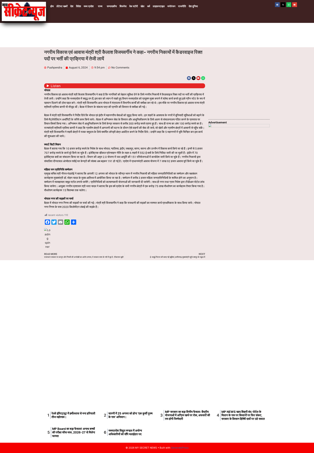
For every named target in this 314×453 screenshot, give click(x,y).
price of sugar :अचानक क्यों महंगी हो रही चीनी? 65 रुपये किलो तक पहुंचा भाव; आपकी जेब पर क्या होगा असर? (237, 82)
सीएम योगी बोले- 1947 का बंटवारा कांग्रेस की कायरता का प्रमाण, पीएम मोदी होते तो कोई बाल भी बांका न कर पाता (157, 357)
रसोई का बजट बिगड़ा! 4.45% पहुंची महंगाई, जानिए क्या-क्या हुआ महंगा (215, 357)
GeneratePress (180, 447)
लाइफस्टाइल (159, 6)
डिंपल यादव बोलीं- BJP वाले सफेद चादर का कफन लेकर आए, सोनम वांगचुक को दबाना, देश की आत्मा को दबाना (156, 395)
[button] (89, 6)
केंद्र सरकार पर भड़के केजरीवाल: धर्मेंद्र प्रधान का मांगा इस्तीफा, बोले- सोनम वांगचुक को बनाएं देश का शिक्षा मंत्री (212, 395)
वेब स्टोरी (133, 6)
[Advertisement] (157, 285)
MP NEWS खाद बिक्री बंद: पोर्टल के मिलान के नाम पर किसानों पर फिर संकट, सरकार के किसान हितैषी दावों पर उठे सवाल (238, 114)
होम (52, 6)
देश (71, 6)
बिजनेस (123, 6)
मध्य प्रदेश (89, 6)
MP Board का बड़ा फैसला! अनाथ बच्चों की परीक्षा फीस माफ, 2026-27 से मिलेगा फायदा (73, 432)
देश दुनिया (193, 6)
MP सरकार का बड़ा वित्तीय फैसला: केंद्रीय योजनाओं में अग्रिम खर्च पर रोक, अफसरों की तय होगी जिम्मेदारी (187, 415)
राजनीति (182, 6)
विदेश (78, 6)
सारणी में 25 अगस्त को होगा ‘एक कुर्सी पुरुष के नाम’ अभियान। (232, 65)
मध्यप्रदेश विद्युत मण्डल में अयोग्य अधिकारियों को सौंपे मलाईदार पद (125, 432)
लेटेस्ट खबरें (62, 6)
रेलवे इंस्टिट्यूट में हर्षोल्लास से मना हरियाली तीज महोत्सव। (230, 52)
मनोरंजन (171, 6)
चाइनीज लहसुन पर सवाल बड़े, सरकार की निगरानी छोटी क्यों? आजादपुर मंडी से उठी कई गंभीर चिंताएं (101, 395)
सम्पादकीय (112, 6)
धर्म (148, 6)
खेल (142, 6)
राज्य (100, 6)
